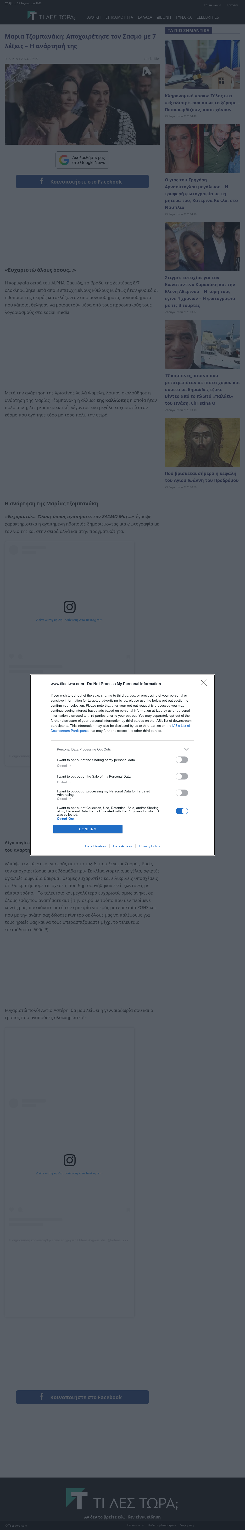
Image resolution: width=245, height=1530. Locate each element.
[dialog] (122, 765)
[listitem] (122, 749)
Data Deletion (95, 846)
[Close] (205, 684)
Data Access (122, 846)
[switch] (182, 759)
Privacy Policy (149, 846)
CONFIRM (88, 829)
